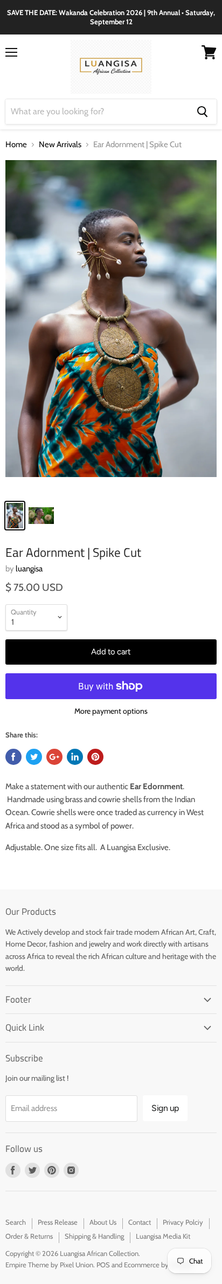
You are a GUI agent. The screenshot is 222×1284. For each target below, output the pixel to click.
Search (15, 1222)
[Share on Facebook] (13, 757)
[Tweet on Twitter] (34, 757)
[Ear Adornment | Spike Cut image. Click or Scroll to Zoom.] (111, 326)
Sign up (165, 1108)
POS (103, 1264)
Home (16, 144)
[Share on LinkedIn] (75, 757)
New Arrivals (60, 144)
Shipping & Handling (94, 1236)
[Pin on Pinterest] (95, 757)
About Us (102, 1222)
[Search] (202, 111)
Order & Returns (29, 1236)
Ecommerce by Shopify (158, 1264)
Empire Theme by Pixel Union (49, 1264)
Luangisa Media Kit (163, 1236)
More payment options (111, 711)
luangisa (29, 569)
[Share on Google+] (54, 757)
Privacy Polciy (183, 1222)
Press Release (58, 1222)
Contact (139, 1222)
